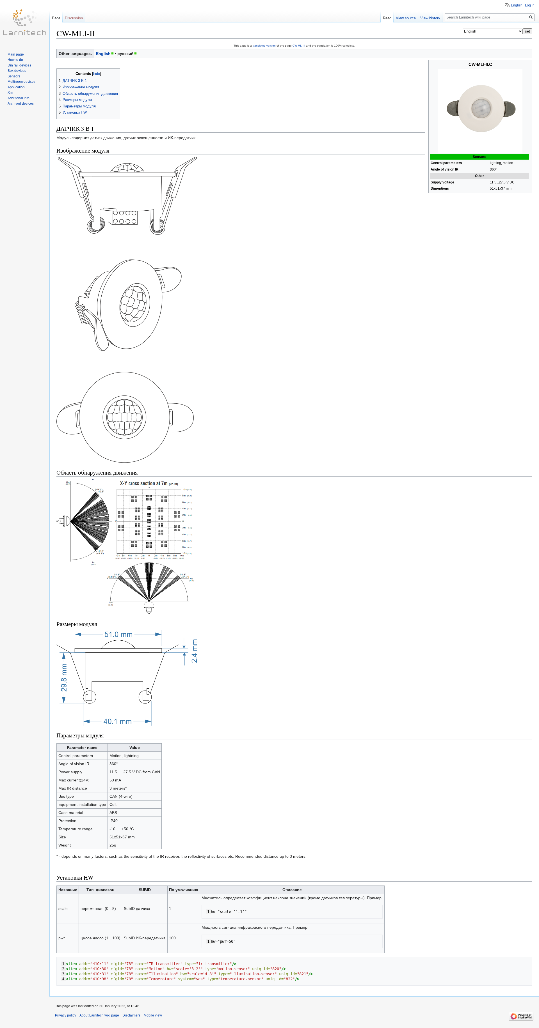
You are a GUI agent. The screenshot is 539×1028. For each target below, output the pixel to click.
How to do (15, 60)
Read (387, 18)
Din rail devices (19, 65)
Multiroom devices (21, 82)
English (103, 53)
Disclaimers (131, 1015)
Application (16, 87)
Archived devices (21, 103)
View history (430, 18)
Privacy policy (65, 1015)
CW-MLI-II (299, 45)
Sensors (14, 76)
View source (406, 18)
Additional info (18, 98)
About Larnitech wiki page (99, 1015)
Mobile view (153, 1015)
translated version (264, 45)
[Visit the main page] (24, 22)
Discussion (74, 18)
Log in (530, 5)
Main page (16, 54)
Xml (10, 93)
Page (56, 18)
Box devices (17, 71)
